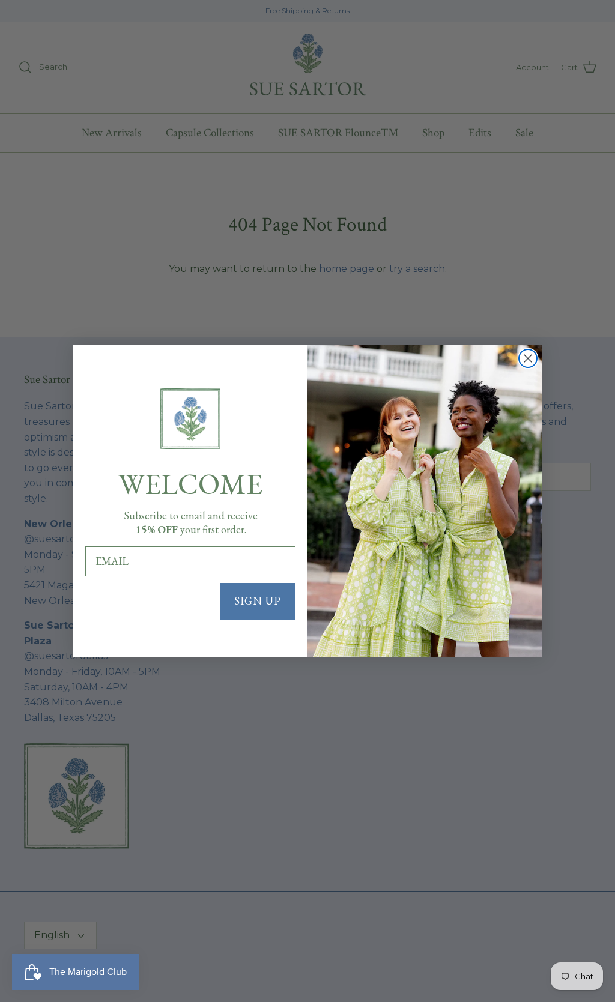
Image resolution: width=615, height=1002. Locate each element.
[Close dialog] (528, 358)
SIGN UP (257, 601)
